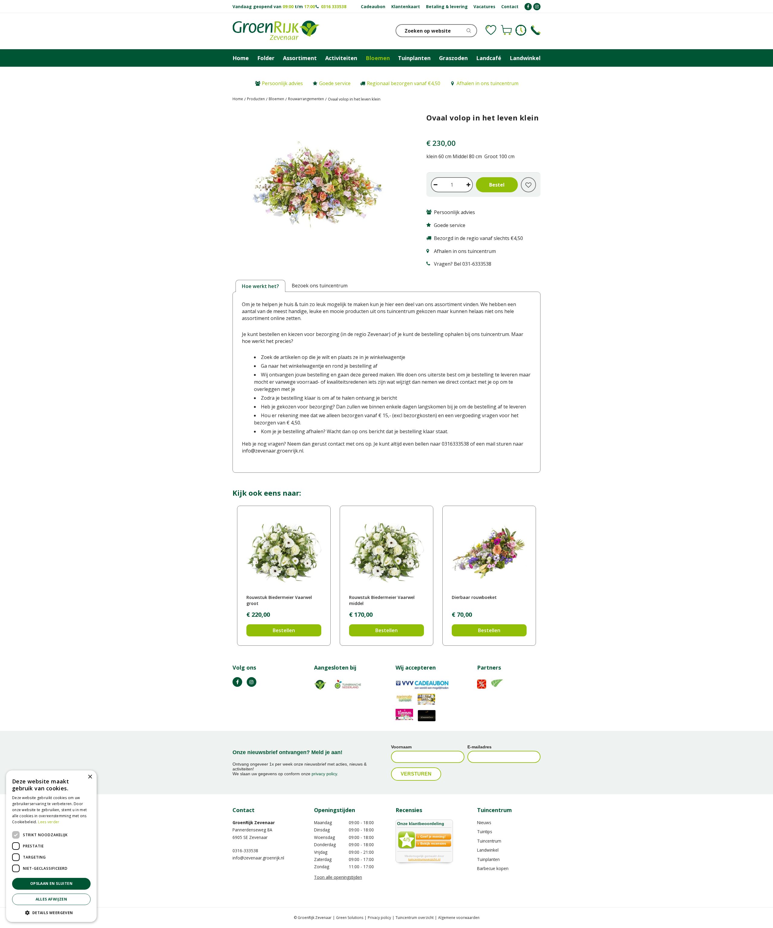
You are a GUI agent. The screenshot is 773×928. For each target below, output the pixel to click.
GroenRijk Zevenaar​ (254, 822)
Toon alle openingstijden (338, 877)
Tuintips (484, 831)
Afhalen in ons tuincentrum (487, 83)
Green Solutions (349, 917)
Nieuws (484, 822)
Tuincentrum (489, 841)
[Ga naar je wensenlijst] (491, 30)
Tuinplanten (488, 859)
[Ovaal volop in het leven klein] (320, 187)
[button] (51, 912)
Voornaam (401, 746)
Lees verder (48, 821)
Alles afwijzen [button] (51, 899)
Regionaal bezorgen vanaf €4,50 (403, 83)
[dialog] (51, 846)
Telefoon (535, 30)
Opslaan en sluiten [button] (51, 883)
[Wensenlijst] (491, 30)
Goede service (335, 83)
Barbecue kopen (492, 868)
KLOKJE (520, 30)
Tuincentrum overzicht (415, 917)
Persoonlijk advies (282, 83)
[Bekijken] (506, 30)
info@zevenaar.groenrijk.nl (258, 858)
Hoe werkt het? (260, 286)
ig (251, 682)
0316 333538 (333, 6)
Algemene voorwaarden (459, 917)
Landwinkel (488, 850)
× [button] (90, 777)
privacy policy (324, 773)
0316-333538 (245, 850)
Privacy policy (379, 917)
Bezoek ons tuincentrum (320, 285)
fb (237, 682)
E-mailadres (479, 746)
